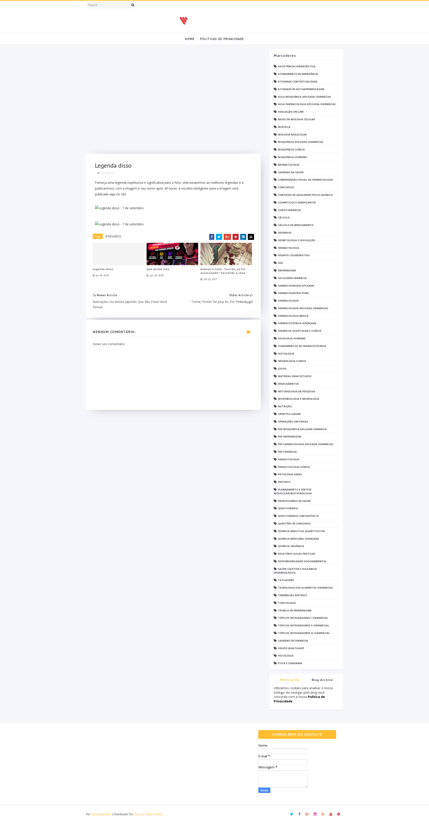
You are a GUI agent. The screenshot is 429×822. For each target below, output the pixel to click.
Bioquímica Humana (292, 157)
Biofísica (284, 127)
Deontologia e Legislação (296, 240)
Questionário (288, 508)
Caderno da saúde (291, 172)
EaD (280, 262)
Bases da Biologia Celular (296, 119)
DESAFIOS (107, 173)
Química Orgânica (291, 546)
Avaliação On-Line (291, 111)
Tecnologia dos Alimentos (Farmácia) (305, 587)
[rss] (323, 814)
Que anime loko (158, 269)
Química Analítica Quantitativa (301, 531)
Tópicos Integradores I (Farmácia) (303, 617)
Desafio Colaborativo (293, 255)
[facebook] (299, 814)
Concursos (286, 187)
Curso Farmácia (289, 210)
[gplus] (307, 814)
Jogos (282, 368)
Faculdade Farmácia (292, 278)
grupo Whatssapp (291, 648)
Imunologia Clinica (292, 361)
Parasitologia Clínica (294, 467)
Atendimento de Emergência (298, 74)
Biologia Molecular (292, 134)
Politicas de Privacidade (222, 39)
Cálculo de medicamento (295, 225)
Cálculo (284, 217)
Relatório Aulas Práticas (296, 553)
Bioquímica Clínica (291, 149)
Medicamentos (288, 383)
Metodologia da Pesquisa (296, 391)
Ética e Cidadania (290, 663)
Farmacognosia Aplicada (296, 285)
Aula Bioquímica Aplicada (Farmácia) (304, 96)
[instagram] (315, 814)
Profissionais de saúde (294, 501)
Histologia (286, 353)
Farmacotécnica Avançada (297, 323)
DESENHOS (285, 232)
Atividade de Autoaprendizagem (301, 89)
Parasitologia (288, 459)
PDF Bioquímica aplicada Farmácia (302, 429)
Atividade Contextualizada (298, 81)
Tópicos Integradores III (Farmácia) (304, 633)
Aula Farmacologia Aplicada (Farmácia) (307, 104)
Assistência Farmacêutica (296, 66)
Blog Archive (322, 680)
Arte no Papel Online (148, 814)
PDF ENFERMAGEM (289, 436)
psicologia (286, 655)
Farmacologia (288, 300)
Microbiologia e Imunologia (298, 398)
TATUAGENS (286, 580)
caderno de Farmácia (293, 640)
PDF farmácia (287, 451)
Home (190, 39)
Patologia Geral (290, 474)
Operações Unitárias (293, 421)
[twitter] (291, 814)
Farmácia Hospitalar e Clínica (299, 330)
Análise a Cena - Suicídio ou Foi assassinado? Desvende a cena (223, 271)
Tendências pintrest (292, 595)
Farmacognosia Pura (293, 293)
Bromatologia (288, 164)
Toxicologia (287, 602)
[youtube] (330, 814)
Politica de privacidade (290, 680)
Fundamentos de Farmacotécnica (302, 346)
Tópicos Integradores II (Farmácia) (303, 625)
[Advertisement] (173, 101)
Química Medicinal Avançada (298, 538)
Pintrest (284, 482)
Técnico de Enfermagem (294, 610)
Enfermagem (287, 270)
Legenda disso (103, 269)
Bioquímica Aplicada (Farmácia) (300, 142)
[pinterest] (338, 814)
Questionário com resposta (298, 516)
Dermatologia (288, 247)
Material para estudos (294, 376)
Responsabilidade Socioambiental (302, 561)
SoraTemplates (101, 814)
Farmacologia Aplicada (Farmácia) (303, 308)
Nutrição (285, 406)
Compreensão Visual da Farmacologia (305, 179)
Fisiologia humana (291, 338)
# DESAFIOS (113, 236)
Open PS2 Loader (289, 414)
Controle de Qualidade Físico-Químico (305, 195)
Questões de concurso (294, 523)
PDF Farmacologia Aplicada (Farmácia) (305, 444)
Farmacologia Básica (293, 315)
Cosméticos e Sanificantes (297, 202)
